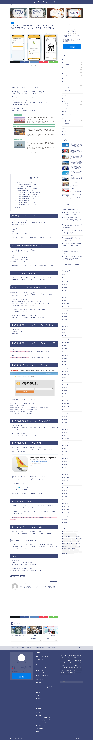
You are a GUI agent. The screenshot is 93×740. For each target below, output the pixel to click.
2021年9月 (65, 448)
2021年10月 (66, 445)
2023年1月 (65, 397)
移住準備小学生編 (73, 125)
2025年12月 (66, 300)
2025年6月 (65, 319)
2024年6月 (65, 351)
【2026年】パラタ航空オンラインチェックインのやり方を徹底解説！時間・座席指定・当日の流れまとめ (72, 239)
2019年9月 (65, 516)
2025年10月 (66, 306)
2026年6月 (65, 281)
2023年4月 (65, 390)
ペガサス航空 (23, 576)
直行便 (81, 551)
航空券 (64, 553)
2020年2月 (65, 500)
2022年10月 (66, 406)
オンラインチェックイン (15, 576)
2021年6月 (65, 454)
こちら (38, 399)
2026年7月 (65, 277)
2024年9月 (65, 348)
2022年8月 (65, 413)
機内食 (75, 670)
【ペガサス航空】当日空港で (23, 200)
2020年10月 (66, 480)
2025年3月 (65, 329)
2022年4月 (65, 426)
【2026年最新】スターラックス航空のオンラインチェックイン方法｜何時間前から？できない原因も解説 (72, 258)
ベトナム (68, 667)
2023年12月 (66, 371)
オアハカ (73, 87)
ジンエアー (70, 662)
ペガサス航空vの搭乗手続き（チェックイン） (27, 184)
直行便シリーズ (72, 114)
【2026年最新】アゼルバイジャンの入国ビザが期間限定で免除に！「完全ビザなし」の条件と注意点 (72, 226)
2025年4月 (65, 326)
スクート (75, 662)
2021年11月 (66, 442)
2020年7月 (65, 487)
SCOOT (72, 531)
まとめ (18, 207)
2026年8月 (65, 274)
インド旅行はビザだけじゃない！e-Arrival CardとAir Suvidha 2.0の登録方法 (72, 209)
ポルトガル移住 (65, 546)
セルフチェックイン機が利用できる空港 (27, 204)
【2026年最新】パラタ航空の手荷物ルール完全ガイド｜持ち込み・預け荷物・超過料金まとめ (72, 245)
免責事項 (22, 738)
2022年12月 (66, 400)
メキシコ (72, 85)
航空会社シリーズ (72, 128)
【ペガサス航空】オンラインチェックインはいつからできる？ (31, 192)
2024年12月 (66, 339)
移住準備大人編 (73, 123)
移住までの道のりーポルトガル (73, 121)
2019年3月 (65, 519)
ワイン (75, 546)
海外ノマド (72, 98)
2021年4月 (65, 461)
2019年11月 (66, 509)
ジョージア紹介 (72, 73)
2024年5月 (65, 355)
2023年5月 (65, 387)
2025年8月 (65, 313)
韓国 (67, 553)
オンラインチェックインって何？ (24, 186)
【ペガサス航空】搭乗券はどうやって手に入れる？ (28, 196)
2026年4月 (65, 287)
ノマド (69, 543)
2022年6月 (65, 419)
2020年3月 (65, 496)
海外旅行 (72, 101)
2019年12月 (66, 506)
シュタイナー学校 (73, 70)
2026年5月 (65, 284)
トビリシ (64, 543)
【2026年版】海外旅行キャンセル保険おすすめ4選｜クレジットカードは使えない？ (72, 264)
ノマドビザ (73, 543)
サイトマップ (12, 4)
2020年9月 (65, 483)
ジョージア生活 (72, 67)
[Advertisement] (34, 75)
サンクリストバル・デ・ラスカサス (73, 88)
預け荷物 (72, 553)
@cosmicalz (30, 87)
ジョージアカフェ (76, 536)
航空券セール (72, 131)
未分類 (72, 95)
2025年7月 (65, 316)
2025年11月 (66, 303)
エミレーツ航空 (73, 657)
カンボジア (73, 105)
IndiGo (64, 531)
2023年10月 (66, 374)
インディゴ (64, 533)
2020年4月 (65, 493)
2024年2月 (65, 364)
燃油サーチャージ (75, 551)
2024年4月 (65, 358)
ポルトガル (73, 667)
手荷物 (74, 548)
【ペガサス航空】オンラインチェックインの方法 (28, 194)
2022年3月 (65, 429)
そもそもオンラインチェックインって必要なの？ (28, 188)
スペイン (80, 662)
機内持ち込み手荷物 (69, 670)
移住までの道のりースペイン (73, 120)
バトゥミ (78, 543)
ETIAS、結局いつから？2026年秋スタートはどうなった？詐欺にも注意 (72, 213)
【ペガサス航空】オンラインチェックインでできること (29, 190)
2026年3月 (65, 290)
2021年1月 (65, 471)
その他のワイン (73, 64)
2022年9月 (65, 409)
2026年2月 (65, 294)
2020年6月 (65, 490)
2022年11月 (66, 403)
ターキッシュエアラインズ (67, 541)
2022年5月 (65, 422)
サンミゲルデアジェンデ (73, 90)
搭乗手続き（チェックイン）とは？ (25, 182)
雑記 (72, 134)
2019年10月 (66, 512)
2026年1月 (65, 297)
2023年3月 (65, 393)
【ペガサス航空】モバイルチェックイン (26, 198)
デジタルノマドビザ (76, 541)
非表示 (36, 178)
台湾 (73, 108)
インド (73, 103)
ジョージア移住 (79, 538)
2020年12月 (66, 474)
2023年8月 (65, 377)
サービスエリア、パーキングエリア (72, 59)
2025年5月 (65, 323)
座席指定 (69, 548)
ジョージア (70, 536)
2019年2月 (65, 522)
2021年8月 (65, 451)
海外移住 (72, 111)
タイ (73, 106)
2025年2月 (65, 332)
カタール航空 (65, 536)
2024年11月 (66, 342)
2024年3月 (65, 361)
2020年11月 (66, 477)
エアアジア (74, 533)
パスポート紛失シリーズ (72, 78)
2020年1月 (65, 503)
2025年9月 (65, 310)
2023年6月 (65, 384)
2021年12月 (66, 438)
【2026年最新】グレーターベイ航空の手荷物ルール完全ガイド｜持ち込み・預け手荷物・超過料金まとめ (72, 232)
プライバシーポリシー (15, 738)
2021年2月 (65, 467)
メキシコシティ (42, 689)
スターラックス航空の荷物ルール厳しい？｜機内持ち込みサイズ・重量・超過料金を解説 (72, 252)
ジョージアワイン (72, 62)
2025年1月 (65, 335)
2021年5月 (65, 458)
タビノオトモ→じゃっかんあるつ (46, 2)
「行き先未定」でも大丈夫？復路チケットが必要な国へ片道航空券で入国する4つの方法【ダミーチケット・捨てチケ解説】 (72, 219)
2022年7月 (65, 416)
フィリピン (63, 667)
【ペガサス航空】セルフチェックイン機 (26, 202)
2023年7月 (65, 380)
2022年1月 (65, 435)
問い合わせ (64, 548)
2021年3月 (65, 464)
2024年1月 (65, 368)
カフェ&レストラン (73, 75)
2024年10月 (66, 345)
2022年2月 (65, 432)
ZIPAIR (76, 531)
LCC (67, 531)
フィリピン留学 (72, 81)
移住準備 (72, 118)
